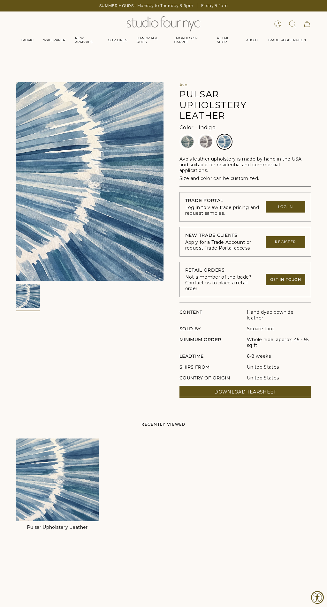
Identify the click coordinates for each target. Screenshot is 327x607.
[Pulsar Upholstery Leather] (57, 479)
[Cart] (307, 24)
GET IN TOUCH (285, 279)
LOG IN (285, 207)
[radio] (187, 142)
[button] (27, 40)
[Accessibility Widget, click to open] (317, 597)
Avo (183, 84)
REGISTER (285, 242)
